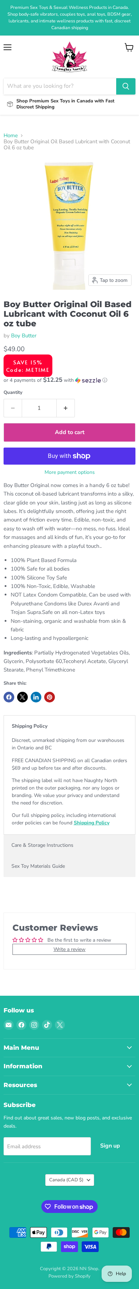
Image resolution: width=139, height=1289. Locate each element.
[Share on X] (22, 697)
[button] (69, 380)
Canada (66, 1180)
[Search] (125, 86)
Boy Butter (23, 335)
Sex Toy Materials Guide (38, 866)
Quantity (13, 392)
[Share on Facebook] (9, 697)
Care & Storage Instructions (42, 845)
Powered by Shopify (69, 1276)
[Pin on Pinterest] (49, 697)
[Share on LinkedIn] (36, 697)
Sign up (110, 1146)
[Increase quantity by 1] (66, 408)
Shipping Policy (29, 726)
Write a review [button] (69, 949)
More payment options (70, 472)
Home (11, 136)
